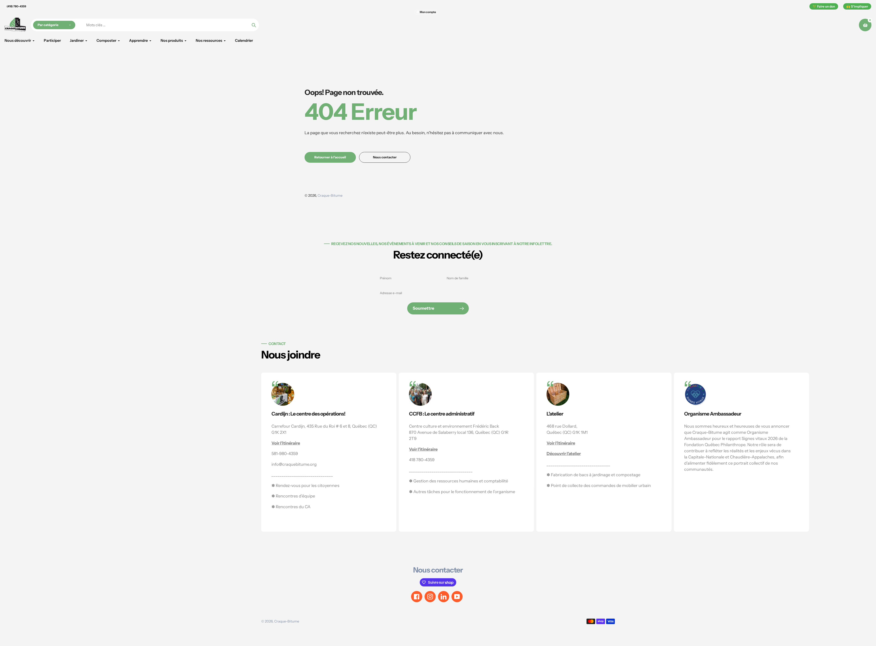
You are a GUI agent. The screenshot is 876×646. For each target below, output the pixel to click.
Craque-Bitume (330, 195)
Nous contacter (438, 569)
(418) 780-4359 (16, 6)
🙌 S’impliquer (857, 6)
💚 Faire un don (824, 6)
